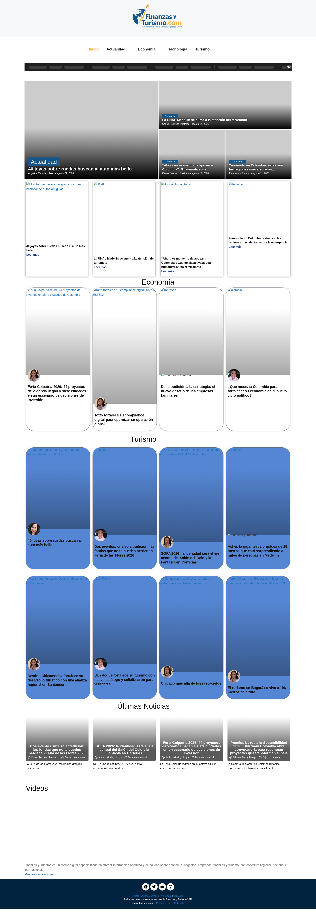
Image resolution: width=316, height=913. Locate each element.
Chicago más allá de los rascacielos (191, 683)
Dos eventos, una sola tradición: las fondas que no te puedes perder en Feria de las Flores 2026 (124, 550)
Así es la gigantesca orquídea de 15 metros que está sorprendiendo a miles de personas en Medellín (257, 550)
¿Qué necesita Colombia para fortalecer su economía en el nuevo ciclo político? (257, 391)
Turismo (202, 49)
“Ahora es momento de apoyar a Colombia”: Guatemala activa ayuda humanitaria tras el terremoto (186, 262)
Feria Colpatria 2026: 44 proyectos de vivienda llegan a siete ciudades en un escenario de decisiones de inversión (191, 748)
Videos (37, 788)
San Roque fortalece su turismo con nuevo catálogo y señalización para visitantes (124, 679)
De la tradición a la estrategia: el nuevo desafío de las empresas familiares (188, 391)
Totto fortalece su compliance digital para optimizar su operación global (123, 419)
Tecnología (177, 49)
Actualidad (116, 49)
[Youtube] (162, 887)
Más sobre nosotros (39, 874)
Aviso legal (165, 896)
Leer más (32, 254)
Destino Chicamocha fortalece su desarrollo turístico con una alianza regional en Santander (57, 680)
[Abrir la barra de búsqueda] (224, 49)
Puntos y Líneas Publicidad (170, 903)
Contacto (178, 896)
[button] (29, 826)
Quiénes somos (149, 896)
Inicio (94, 49)
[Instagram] (170, 887)
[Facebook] (145, 887)
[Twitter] (154, 887)
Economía (146, 49)
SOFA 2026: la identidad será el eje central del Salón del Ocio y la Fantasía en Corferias (190, 557)
